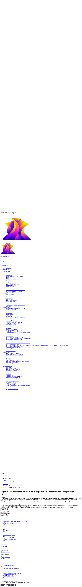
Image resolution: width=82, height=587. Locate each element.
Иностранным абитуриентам (12, 174)
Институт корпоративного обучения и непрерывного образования (20, 79)
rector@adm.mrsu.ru (6, 557)
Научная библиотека (10, 160)
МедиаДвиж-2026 (7, 530)
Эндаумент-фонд (9, 52)
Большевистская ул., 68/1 (6, 190)
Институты (5, 73)
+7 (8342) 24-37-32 (5, 195)
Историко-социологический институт (14, 85)
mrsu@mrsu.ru (5, 550)
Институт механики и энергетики (13, 80)
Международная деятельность (12, 143)
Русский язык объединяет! (9, 537)
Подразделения (6, 102)
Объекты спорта (9, 158)
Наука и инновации (7, 128)
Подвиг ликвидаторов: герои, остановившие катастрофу (15, 532)
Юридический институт (11, 89)
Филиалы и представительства (10, 97)
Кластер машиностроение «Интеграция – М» (15, 67)
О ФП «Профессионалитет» (12, 66)
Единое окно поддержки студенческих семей (15, 163)
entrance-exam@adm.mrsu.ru (6, 202)
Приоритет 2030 (6, 59)
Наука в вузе (8, 129)
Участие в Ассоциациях (11, 148)
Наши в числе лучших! (8, 523)
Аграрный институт (10, 74)
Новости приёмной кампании (12, 179)
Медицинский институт (11, 87)
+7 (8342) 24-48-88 (6, 558)
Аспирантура (8, 118)
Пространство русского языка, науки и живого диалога (15, 521)
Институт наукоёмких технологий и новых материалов (18, 81)
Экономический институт (11, 88)
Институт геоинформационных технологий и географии (18, 76)
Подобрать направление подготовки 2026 (15, 176)
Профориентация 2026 (11, 180)
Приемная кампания (10, 68)
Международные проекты (11, 145)
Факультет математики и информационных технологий (18, 95)
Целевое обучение (10, 181)
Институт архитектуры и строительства (14, 75)
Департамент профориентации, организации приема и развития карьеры (22, 103)
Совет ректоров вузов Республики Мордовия (15, 53)
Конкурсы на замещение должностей (14, 138)
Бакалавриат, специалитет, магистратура (14, 117)
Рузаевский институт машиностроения (14, 99)
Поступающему (6, 166)
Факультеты (5, 90)
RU (1, 40)
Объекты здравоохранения (11, 159)
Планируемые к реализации (12, 122)
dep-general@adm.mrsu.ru (6, 193)
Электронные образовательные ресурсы (14, 125)
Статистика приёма (10, 187)
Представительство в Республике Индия (14, 101)
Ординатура (8, 119)
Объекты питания (9, 157)
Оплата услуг (6, 577)
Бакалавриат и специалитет (12, 168)
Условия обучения (10, 154)
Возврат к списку (4, 544)
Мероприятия (6, 482)
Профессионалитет (7, 65)
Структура (8, 48)
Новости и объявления (11, 46)
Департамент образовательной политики (15, 104)
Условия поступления (10, 146)
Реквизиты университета (8, 575)
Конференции (9, 134)
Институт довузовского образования (14, 77)
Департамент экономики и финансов (14, 111)
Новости (7, 61)
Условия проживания (10, 153)
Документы (8, 50)
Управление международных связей (13, 107)
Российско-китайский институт (12, 183)
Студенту (5, 152)
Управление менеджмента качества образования (16, 105)
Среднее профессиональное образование (14, 116)
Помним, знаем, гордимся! (9, 535)
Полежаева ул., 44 (4, 199)
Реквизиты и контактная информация (14, 57)
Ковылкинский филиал (11, 98)
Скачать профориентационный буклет (10, 568)
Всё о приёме (8, 167)
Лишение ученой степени (11, 132)
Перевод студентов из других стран (13, 150)
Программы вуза (9, 49)
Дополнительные (9, 120)
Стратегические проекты (11, 62)
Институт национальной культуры (13, 82)
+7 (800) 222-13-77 (5, 204)
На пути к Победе (7, 528)
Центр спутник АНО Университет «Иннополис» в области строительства (22, 126)
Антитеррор (8, 165)
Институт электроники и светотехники (14, 84)
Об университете (9, 47)
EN (1, 41)
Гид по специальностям (11, 177)
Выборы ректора (6, 485)
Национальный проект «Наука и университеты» (16, 140)
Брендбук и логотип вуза (8, 579)
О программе (8, 60)
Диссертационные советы (11, 130)
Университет (6, 44)
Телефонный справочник (11, 56)
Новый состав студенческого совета (11, 525)
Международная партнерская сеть (13, 144)
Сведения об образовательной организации (15, 45)
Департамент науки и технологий (13, 110)
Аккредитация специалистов (12, 124)
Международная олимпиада (12, 175)
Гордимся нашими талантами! (9, 539)
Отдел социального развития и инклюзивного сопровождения (19, 108)
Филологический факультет (12, 96)
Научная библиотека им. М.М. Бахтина (14, 112)
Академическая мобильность (12, 151)
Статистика (8, 69)
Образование (6, 114)
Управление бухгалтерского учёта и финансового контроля (19, 109)
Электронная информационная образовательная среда (17, 123)
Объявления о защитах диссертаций (13, 131)
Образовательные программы (12, 115)
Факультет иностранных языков (13, 94)
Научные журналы (10, 133)
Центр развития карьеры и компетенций (14, 162)
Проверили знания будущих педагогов (11, 541)
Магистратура (9, 169)
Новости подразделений (8, 481)
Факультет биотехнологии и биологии (14, 92)
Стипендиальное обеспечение (12, 155)
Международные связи (8, 141)
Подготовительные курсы (11, 182)
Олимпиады (8, 136)
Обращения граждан (10, 55)
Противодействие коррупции (12, 54)
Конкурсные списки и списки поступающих (15, 184)
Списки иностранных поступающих (14, 185)
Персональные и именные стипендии (14, 139)
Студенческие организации (12, 161)
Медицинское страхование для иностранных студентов (18, 147)
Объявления (5, 484)
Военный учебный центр (11, 91)
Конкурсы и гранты (10, 137)
